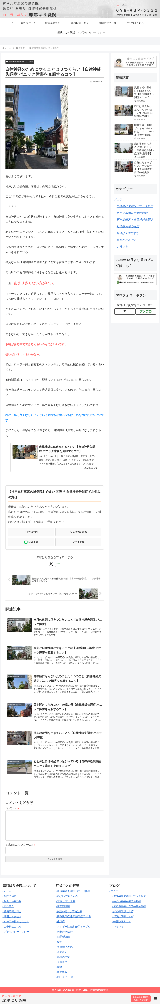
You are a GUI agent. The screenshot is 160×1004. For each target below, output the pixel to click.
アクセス (79, 542)
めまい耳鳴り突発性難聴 (132, 213)
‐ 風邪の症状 (63, 957)
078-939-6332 (80, 532)
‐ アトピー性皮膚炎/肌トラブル (73, 926)
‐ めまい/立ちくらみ (67, 896)
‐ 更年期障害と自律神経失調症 (129, 906)
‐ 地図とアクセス (11, 916)
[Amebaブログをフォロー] (58, 564)
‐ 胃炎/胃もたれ (64, 946)
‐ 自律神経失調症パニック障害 (129, 896)
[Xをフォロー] (51, 564)
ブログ (118, 199)
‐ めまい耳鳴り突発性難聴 (126, 901)
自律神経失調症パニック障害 (21, 61)
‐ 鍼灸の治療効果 (11, 901)
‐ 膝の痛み (61, 972)
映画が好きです (126, 239)
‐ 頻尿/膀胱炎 (63, 936)
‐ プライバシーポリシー (15, 931)
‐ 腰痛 (59, 967)
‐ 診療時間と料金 (11, 911)
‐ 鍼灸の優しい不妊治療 (69, 911)
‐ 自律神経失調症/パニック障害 (73, 891)
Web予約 (33, 532)
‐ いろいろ (117, 926)
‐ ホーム (6, 891)
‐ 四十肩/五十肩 (64, 977)
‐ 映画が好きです (121, 921)
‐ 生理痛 (60, 921)
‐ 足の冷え (61, 952)
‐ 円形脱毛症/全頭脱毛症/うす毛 (73, 916)
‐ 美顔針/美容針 (64, 931)
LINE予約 (33, 542)
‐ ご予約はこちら (11, 926)
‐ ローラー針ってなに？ (15, 921)
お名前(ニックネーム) (20, 844)
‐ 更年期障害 (63, 906)
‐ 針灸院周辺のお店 (122, 911)
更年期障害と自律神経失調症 (135, 219)
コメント (12, 808)
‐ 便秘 (59, 941)
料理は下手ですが (128, 233)
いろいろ (122, 246)
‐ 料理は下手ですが (122, 916)
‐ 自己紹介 (8, 906)
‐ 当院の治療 (9, 896)
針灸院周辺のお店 (128, 226)
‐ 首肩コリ (61, 962)
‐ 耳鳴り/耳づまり (65, 901)
